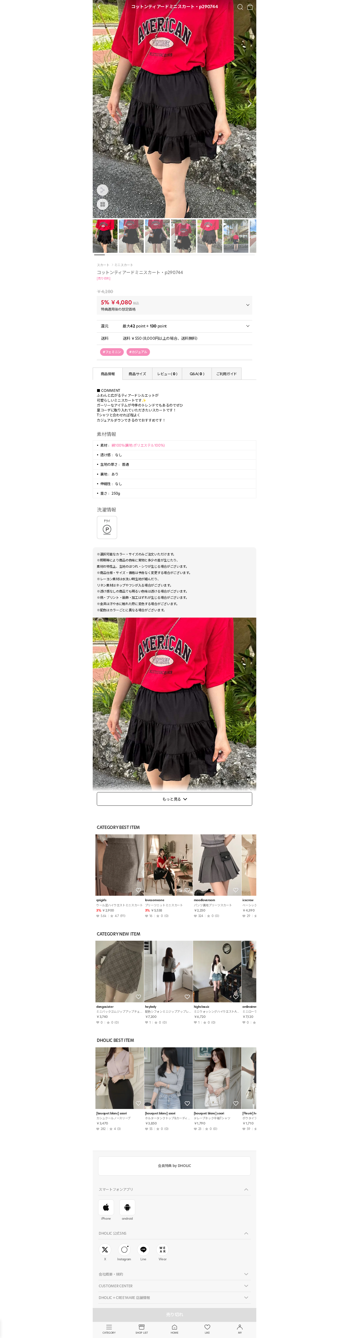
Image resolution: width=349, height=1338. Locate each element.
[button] (248, 103)
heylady (150, 1007)
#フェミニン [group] (112, 352)
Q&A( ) (197, 373)
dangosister (104, 1007)
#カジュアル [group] (138, 352)
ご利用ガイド (226, 373)
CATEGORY (109, 1332)
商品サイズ (137, 373)
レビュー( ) (167, 373)
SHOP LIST (142, 1332)
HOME (174, 1332)
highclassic (201, 1007)
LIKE (207, 1332)
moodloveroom (204, 900)
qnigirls (101, 900)
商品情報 (108, 373)
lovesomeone (154, 900)
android (127, 1218)
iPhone (106, 1218)
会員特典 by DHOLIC (174, 1165)
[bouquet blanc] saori (111, 1113)
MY (240, 1332)
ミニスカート (123, 265)
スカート (103, 265)
